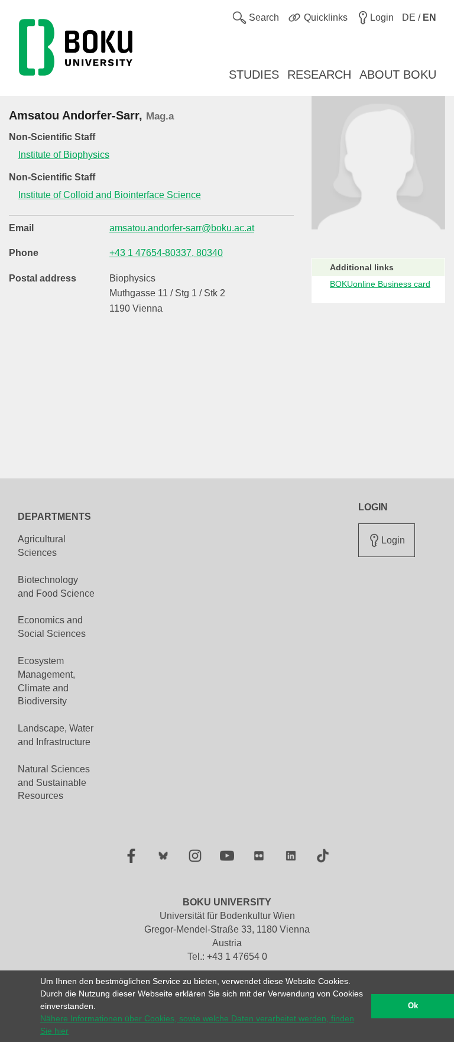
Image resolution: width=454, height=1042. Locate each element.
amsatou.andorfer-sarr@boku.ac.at (181, 228)
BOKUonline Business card (380, 284)
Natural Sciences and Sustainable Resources (54, 782)
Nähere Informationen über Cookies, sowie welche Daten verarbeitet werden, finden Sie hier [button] (197, 1024)
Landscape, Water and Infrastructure (55, 735)
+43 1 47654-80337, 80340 (166, 253)
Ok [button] (413, 1006)
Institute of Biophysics (63, 155)
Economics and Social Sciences (52, 627)
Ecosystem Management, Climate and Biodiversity (46, 681)
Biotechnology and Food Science (56, 586)
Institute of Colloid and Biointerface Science (109, 195)
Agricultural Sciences (42, 546)
